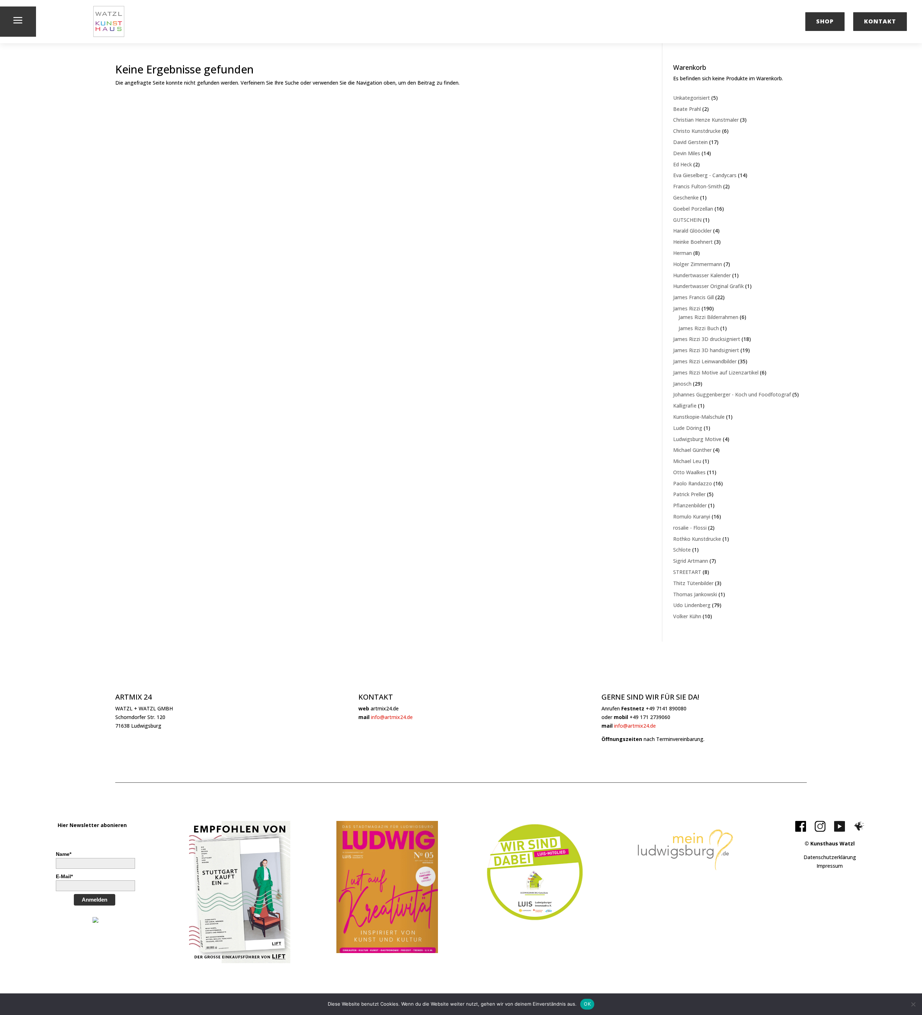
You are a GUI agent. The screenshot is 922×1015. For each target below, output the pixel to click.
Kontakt (880, 21)
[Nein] (913, 1004)
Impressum (829, 865)
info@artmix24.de (392, 717)
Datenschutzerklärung (830, 857)
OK (587, 1004)
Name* (63, 854)
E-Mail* (64, 876)
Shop (825, 21)
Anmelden (94, 900)
